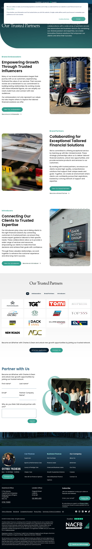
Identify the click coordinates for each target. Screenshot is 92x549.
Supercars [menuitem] (27, 458)
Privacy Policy (10, 9)
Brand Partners (49, 293)
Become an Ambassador (10, 114)
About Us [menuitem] (72, 458)
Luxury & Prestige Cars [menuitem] (31, 467)
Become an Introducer (31, 263)
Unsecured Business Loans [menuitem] (55, 467)
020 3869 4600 (37, 498)
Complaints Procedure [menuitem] (26, 511)
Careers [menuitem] (72, 472)
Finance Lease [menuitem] (51, 463)
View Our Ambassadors (12, 109)
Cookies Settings (64, 19)
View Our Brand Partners (60, 189)
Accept (78, 19)
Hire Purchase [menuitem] (51, 458)
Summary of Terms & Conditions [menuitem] (52, 511)
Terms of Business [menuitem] (7, 511)
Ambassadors (36, 293)
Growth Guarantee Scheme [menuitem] (56, 472)
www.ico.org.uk (10, 530)
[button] (79, 544)
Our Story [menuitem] (73, 467)
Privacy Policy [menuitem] (37, 511)
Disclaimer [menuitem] (16, 511)
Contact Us (8, 477)
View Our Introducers (11, 263)
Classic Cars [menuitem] (28, 472)
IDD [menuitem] (63, 511)
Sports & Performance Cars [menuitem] (33, 463)
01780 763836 (6, 502)
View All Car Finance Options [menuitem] (33, 477)
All (27, 293)
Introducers (61, 293)
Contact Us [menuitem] (73, 477)
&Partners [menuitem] (73, 463)
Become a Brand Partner (58, 193)
